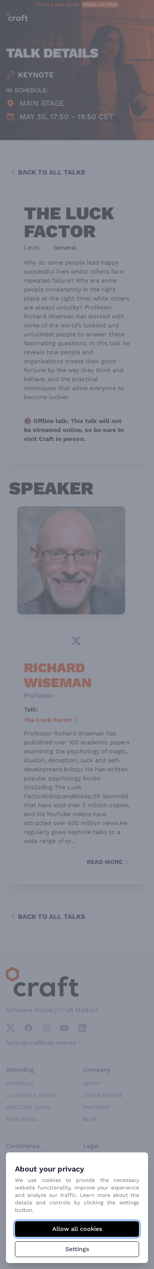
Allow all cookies (77, 1228)
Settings (77, 1249)
